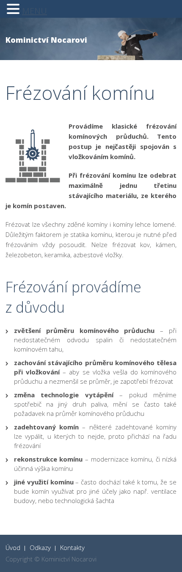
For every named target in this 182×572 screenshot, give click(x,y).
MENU (34, 10)
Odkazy (40, 547)
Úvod (13, 547)
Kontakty (72, 547)
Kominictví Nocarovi (46, 40)
